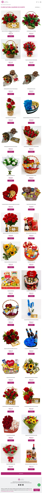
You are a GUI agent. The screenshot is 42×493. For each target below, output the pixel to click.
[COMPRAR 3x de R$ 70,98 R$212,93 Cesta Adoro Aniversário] (31, 251)
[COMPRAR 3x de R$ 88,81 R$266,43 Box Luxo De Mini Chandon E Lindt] (31, 222)
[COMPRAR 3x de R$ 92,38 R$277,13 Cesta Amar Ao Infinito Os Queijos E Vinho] (31, 453)
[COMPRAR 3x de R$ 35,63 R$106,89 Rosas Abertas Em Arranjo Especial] (11, 107)
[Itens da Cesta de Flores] (38, 2)
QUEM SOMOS (12, 482)
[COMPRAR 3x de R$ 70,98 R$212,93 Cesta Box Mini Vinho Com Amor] (31, 280)
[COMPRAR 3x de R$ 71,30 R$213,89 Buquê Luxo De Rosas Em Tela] (11, 453)
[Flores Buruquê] (21, 479)
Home (1, 4)
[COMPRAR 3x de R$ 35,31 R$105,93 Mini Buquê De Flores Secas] (31, 78)
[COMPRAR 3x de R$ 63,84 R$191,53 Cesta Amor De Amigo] (11, 309)
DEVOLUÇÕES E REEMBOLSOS (23, 481)
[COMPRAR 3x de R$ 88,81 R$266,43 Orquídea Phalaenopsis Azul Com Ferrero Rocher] (31, 309)
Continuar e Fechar (37, 490)
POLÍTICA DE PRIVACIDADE (20, 482)
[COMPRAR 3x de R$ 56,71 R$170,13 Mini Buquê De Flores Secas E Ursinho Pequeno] (11, 78)
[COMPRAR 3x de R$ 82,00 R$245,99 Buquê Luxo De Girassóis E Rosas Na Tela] (31, 424)
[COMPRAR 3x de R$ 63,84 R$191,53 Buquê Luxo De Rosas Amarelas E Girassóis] (11, 251)
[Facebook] (19, 485)
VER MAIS (21, 473)
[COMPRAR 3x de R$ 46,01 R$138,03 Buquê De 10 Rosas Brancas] (11, 165)
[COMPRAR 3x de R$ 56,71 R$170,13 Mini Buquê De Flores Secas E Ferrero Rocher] (11, 136)
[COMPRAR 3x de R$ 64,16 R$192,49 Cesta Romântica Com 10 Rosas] (31, 20)
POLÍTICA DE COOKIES (28, 482)
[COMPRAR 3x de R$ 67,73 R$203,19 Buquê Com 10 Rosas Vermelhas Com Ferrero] (11, 338)
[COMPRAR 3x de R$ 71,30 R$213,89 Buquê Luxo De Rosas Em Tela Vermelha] (31, 49)
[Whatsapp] (23, 485)
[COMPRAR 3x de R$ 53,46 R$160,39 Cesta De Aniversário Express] (11, 367)
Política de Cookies (9, 491)
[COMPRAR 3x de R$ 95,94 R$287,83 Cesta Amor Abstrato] (11, 280)
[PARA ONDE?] (36, 2)
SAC (28, 481)
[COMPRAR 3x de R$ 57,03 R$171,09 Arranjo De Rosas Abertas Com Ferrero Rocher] (31, 395)
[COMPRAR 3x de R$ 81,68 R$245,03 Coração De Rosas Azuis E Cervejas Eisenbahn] (31, 338)
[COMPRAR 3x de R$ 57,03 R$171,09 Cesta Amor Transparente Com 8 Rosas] (11, 49)
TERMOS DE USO (15, 481)
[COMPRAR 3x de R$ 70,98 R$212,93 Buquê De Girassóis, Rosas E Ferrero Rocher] (31, 367)
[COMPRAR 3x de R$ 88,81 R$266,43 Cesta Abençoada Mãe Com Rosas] (31, 165)
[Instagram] (21, 485)
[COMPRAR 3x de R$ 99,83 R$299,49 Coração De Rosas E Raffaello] (11, 424)
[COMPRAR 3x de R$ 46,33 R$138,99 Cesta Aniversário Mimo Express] (31, 193)
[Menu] (40, 2)
